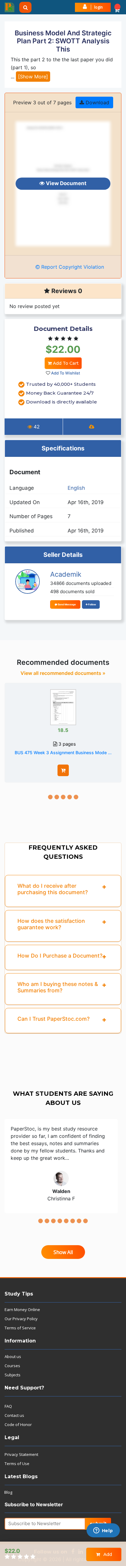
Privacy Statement (21, 1454)
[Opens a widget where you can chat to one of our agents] (103, 1531)
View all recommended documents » (63, 673)
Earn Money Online (22, 1309)
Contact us (14, 1415)
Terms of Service (20, 1328)
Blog (8, 1492)
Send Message (66, 604)
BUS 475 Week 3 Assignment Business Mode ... (63, 752)
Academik (65, 574)
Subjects (12, 1375)
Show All (63, 1252)
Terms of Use (17, 1463)
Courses (12, 1365)
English (76, 488)
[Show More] (33, 76)
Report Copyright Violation (72, 267)
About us (13, 1356)
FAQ (8, 1406)
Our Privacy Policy (21, 1318)
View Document (66, 184)
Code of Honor (18, 1424)
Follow (91, 604)
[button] (117, 7)
